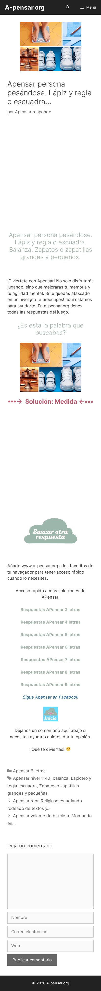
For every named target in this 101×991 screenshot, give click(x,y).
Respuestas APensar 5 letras (50, 634)
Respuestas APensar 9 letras (50, 684)
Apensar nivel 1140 (31, 778)
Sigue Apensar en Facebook (50, 697)
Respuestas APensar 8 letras (50, 672)
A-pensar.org (25, 7)
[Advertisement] (50, 174)
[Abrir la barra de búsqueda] (67, 7)
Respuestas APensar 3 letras (50, 609)
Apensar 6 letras (29, 770)
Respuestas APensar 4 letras (51, 622)
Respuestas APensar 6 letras (50, 647)
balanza (60, 778)
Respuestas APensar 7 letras (50, 659)
